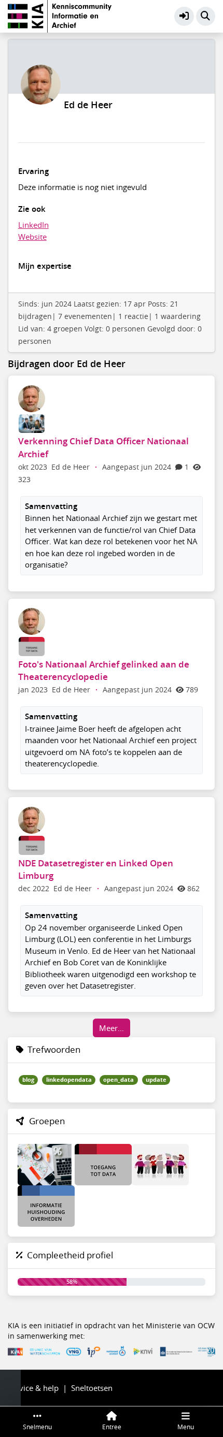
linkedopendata (69, 1080)
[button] (184, 16)
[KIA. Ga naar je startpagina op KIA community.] (60, 15)
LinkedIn (33, 225)
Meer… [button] (111, 1028)
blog (28, 1080)
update (156, 1080)
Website (32, 236)
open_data (118, 1080)
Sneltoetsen (92, 1388)
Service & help (33, 1388)
